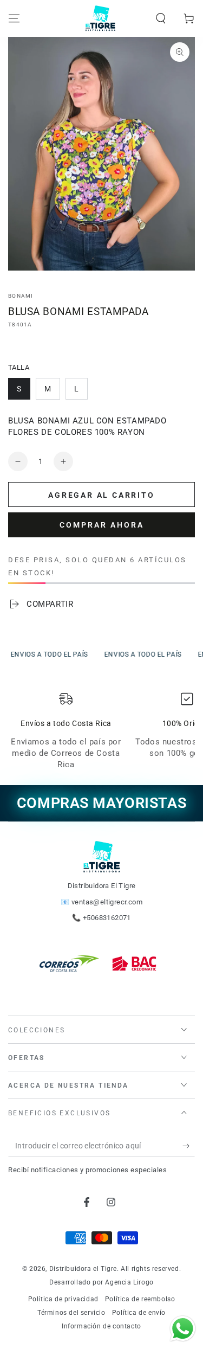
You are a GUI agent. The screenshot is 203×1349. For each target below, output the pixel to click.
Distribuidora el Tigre (83, 1269)
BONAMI (21, 296)
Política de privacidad (63, 1299)
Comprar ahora (102, 525)
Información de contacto (101, 1326)
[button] (161, 18)
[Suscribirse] (188, 1146)
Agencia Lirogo (129, 1282)
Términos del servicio (71, 1312)
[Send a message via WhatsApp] (183, 1329)
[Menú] (14, 18)
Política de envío (139, 1312)
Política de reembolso (140, 1299)
